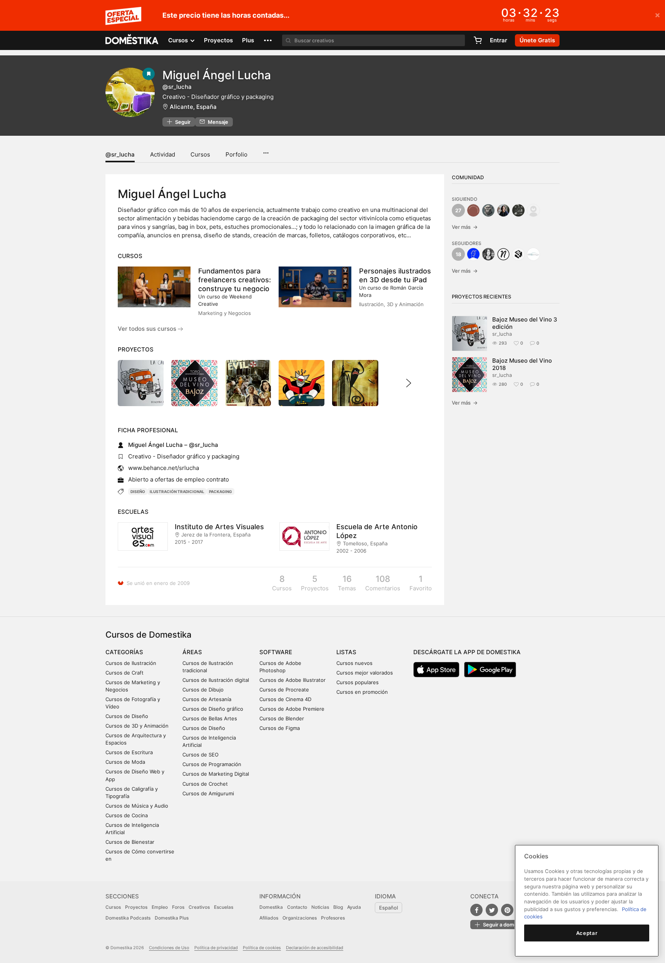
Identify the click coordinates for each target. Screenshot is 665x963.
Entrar (498, 40)
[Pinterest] (507, 910)
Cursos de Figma (279, 728)
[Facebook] (476, 910)
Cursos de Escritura (129, 752)
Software (275, 652)
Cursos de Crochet (205, 784)
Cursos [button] (178, 40)
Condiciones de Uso (169, 947)
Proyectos (218, 40)
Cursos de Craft (124, 673)
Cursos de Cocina (126, 815)
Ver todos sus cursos (148, 328)
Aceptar (587, 933)
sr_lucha (502, 334)
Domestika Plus (172, 918)
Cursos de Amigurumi (208, 793)
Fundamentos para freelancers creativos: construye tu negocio (234, 280)
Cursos (200, 154)
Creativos (199, 907)
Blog (338, 907)
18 (458, 254)
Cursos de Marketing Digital (215, 774)
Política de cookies (262, 947)
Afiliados (268, 918)
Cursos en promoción (362, 692)
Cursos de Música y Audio (136, 806)
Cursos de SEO (200, 754)
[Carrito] (477, 40)
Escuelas (223, 907)
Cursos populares (357, 682)
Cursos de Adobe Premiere (291, 709)
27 (458, 210)
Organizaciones (299, 918)
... (266, 150)
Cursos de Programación (211, 764)
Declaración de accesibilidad (314, 947)
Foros (178, 907)
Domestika (271, 907)
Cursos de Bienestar (129, 842)
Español (388, 908)
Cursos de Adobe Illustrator (292, 680)
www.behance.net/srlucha (163, 468)
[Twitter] (492, 910)
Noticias (320, 907)
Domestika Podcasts (127, 918)
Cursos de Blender (281, 718)
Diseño (137, 491)
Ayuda (354, 907)
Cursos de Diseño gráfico (212, 709)
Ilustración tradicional (177, 491)
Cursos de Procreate (284, 689)
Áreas (192, 652)
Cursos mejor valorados (364, 673)
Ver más (465, 227)
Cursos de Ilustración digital (215, 680)
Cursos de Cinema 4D (285, 699)
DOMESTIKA (132, 40)
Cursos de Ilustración (130, 663)
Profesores (333, 918)
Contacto (297, 907)
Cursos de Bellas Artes (209, 718)
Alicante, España (193, 106)
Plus (248, 40)
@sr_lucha (120, 154)
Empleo (160, 907)
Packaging (220, 491)
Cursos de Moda (125, 762)
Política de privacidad (216, 947)
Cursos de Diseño (126, 716)
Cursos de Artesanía (206, 699)
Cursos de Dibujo (203, 689)
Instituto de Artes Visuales (219, 527)
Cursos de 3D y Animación (137, 726)
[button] (267, 40)
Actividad (162, 154)
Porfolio (236, 154)
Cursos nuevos (354, 663)
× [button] (657, 14)
